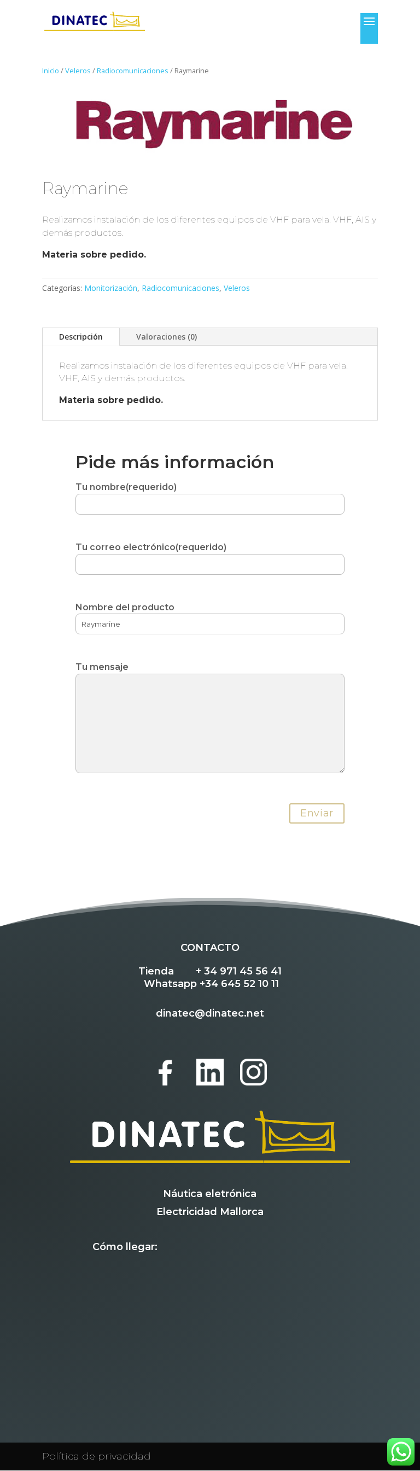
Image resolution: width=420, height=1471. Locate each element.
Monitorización (110, 288)
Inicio (50, 70)
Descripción (81, 336)
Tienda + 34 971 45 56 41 (210, 971)
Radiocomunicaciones (132, 70)
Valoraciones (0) (166, 336)
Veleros (78, 70)
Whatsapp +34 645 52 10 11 (211, 984)
